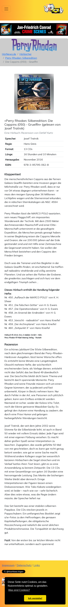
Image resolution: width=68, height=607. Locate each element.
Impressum (8, 565)
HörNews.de (9, 54)
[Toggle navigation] (6, 9)
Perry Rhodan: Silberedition (21, 57)
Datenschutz (24, 565)
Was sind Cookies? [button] (19, 590)
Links (37, 565)
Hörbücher (25, 54)
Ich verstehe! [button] (35, 598)
